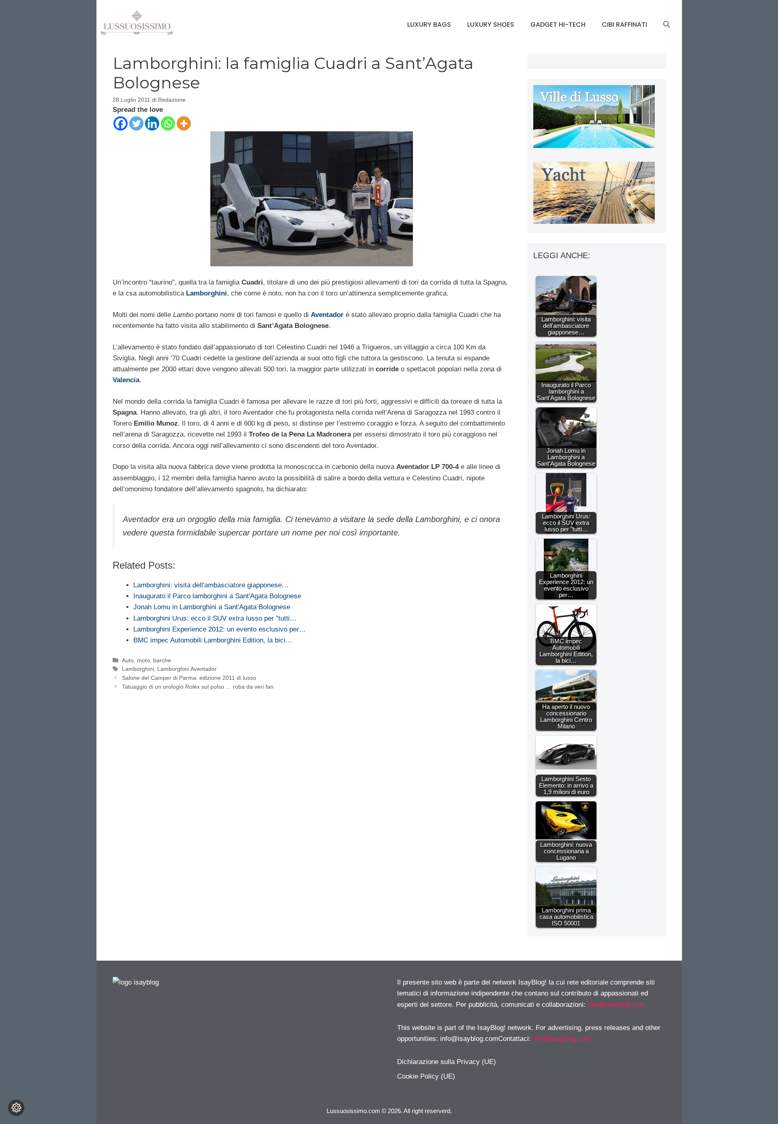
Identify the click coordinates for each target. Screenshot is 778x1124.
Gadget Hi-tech (558, 24)
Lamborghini (206, 293)
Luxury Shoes (490, 24)
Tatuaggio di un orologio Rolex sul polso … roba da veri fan (198, 686)
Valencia (126, 380)
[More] (184, 123)
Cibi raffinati (624, 24)
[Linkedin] (152, 123)
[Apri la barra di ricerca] (666, 25)
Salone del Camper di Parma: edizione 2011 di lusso (189, 677)
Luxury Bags (429, 24)
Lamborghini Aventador (187, 669)
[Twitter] (136, 123)
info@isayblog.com (616, 1004)
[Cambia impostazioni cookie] (16, 1108)
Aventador (327, 315)
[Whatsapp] (168, 123)
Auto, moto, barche (146, 660)
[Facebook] (120, 123)
